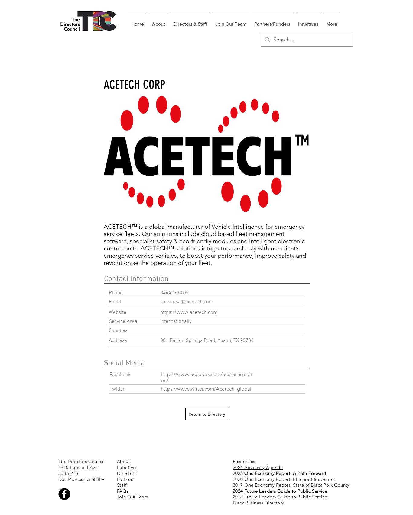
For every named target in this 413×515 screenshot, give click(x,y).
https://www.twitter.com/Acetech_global (206, 389)
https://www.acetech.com (188, 313)
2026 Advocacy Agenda (258, 467)
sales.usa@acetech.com (186, 302)
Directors (126, 473)
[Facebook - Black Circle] (64, 494)
